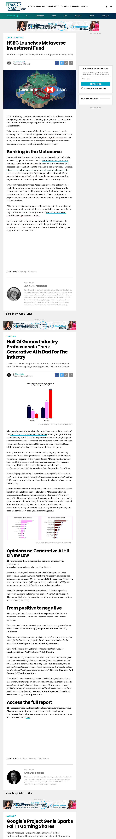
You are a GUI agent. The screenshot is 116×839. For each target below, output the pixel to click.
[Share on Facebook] (57, 63)
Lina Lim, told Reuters (52, 137)
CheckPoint (52, 6)
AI (27, 16)
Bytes (30, 6)
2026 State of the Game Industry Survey (28, 434)
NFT (65, 16)
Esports (78, 16)
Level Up (40, 6)
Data (25, 758)
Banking (23, 271)
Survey (46, 758)
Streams (74, 6)
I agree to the (94, 88)
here (28, 717)
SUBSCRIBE (96, 84)
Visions (63, 6)
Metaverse (40, 16)
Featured (32, 758)
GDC (39, 758)
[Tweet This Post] (62, 63)
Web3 (54, 16)
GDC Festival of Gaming (34, 431)
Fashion (105, 16)
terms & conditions (99, 88)
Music (91, 16)
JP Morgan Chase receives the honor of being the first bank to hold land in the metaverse (39, 169)
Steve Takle (19, 374)
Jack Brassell (20, 62)
